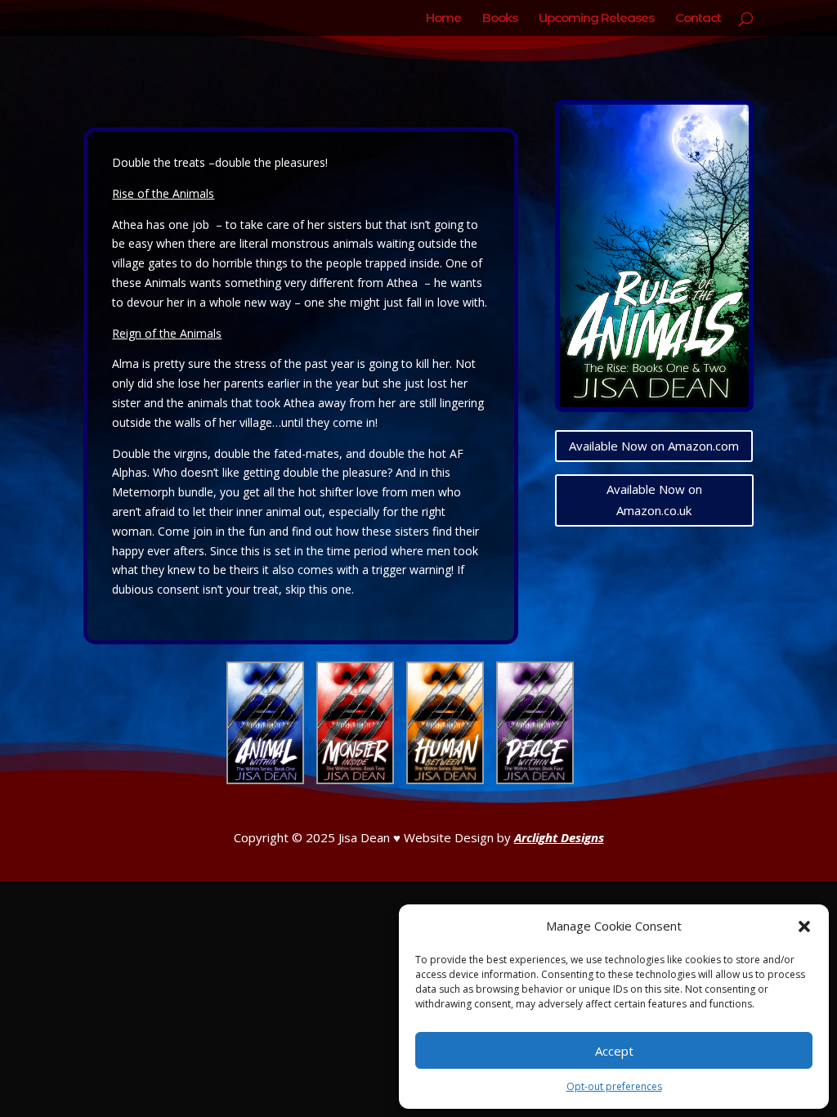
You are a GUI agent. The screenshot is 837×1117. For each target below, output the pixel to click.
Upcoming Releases (596, 18)
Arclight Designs (559, 837)
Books (499, 18)
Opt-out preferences (614, 1086)
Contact (698, 18)
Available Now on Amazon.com (654, 445)
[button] (804, 926)
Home (443, 18)
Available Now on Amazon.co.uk (654, 499)
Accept (614, 1051)
